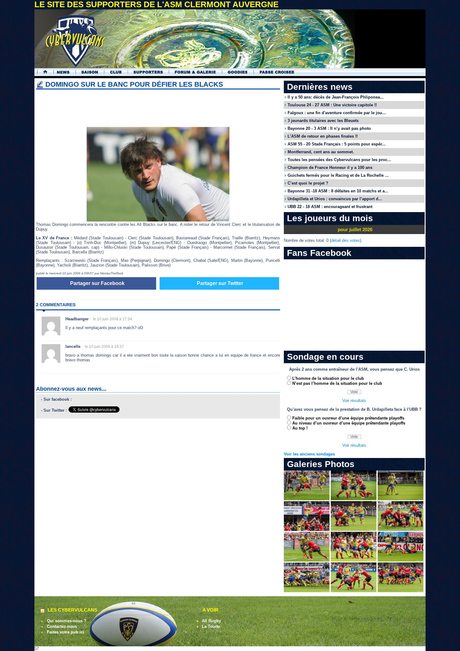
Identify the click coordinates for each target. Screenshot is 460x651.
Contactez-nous (62, 626)
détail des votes (345, 240)
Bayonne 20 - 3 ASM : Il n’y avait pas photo (329, 128)
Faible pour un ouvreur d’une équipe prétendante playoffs (348, 418)
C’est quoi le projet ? (308, 183)
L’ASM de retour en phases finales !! (323, 136)
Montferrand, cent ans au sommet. (321, 152)
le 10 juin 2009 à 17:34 (112, 319)
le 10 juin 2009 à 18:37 (104, 346)
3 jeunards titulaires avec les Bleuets (323, 120)
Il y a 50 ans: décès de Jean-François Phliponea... (336, 97)
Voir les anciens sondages (309, 454)
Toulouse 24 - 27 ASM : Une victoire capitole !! (332, 105)
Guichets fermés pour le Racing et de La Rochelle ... (338, 175)
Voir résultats (354, 400)
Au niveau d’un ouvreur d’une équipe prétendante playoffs (348, 423)
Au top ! (300, 428)
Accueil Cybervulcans (42, 72)
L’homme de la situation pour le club (328, 378)
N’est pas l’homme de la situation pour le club (337, 383)
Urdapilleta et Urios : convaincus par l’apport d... (335, 198)
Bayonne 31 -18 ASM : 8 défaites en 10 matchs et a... (338, 191)
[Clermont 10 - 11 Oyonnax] (307, 498)
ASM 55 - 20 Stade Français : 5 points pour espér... (337, 144)
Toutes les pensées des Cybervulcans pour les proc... (339, 159)
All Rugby (211, 620)
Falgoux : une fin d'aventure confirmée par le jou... (337, 112)
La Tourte (211, 626)
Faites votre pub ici (65, 632)
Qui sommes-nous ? (66, 620)
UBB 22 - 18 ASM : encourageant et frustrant (330, 206)
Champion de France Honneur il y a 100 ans (330, 167)
